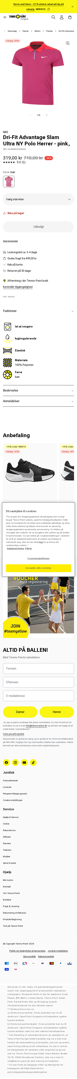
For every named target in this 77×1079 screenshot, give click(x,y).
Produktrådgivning (12, 919)
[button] (5, 17)
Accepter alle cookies (38, 568)
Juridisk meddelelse (58, 951)
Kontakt (7, 886)
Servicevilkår (29, 956)
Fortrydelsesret (10, 780)
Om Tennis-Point (11, 893)
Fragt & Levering (11, 906)
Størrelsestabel (10, 241)
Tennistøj (12, 31)
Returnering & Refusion (14, 913)
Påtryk (28, 548)
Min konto (8, 880)
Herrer (26, 31)
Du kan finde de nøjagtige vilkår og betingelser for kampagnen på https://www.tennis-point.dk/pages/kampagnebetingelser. (35, 1069)
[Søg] (53, 17)
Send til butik (9, 863)
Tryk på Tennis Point (13, 926)
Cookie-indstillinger (12, 800)
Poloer (49, 31)
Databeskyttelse (15, 548)
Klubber (6, 856)
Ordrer (6, 823)
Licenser (7, 787)
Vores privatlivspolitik (13, 734)
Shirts (37, 31)
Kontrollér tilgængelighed (18, 286)
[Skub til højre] (47, 115)
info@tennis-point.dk (36, 725)
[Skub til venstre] (30, 115)
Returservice (9, 830)
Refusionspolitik (46, 956)
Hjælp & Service (11, 817)
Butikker (7, 899)
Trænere (7, 850)
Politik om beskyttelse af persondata (27, 951)
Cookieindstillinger (38, 558)
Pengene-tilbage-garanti (15, 793)
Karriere (7, 843)
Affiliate (7, 837)
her (41, 542)
